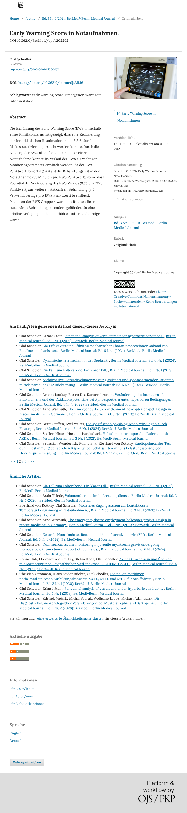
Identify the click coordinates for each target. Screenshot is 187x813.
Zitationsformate (130, 199)
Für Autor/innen (22, 696)
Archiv (30, 18)
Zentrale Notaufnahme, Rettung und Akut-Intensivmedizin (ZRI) (94, 534)
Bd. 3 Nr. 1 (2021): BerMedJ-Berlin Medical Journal (78, 18)
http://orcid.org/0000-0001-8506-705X (34, 69)
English (15, 733)
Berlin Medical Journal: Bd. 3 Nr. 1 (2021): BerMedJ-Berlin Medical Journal (90, 438)
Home (14, 18)
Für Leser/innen (22, 689)
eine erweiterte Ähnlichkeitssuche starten (70, 618)
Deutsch (16, 740)
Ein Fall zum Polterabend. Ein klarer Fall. (75, 370)
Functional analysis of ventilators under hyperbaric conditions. (114, 336)
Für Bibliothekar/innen (27, 704)
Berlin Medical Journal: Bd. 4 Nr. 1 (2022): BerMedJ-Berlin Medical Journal (78, 404)
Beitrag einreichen (27, 762)
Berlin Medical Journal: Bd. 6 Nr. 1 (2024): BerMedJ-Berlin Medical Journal (94, 429)
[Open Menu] (10, 5)
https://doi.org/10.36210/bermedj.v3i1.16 (50, 83)
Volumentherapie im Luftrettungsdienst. (97, 495)
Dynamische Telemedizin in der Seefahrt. (76, 360)
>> (32, 461)
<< (11, 461)
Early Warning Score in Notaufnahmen (136, 117)
